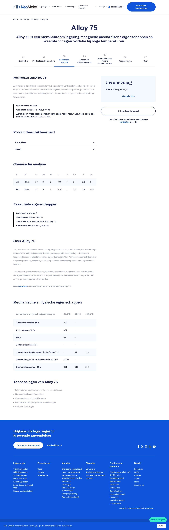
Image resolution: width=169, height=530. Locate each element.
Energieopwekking (69, 494)
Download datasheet (129, 111)
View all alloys (128, 96)
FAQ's (136, 472)
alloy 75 (44, 19)
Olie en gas (66, 485)
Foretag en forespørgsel (141, 6)
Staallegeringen (20, 475)
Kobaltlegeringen (20, 482)
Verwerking (90, 469)
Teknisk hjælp (53, 445)
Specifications (116, 491)
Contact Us (139, 485)
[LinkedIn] (150, 447)
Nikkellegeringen (20, 472)
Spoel (39, 469)
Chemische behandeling (72, 469)
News (136, 482)
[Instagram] (146, 447)
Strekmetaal (42, 475)
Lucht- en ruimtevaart (71, 472)
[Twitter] (142, 447)
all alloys (35, 19)
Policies (137, 475)
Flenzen (40, 472)
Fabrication (115, 488)
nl (21, 19)
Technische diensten (94, 472)
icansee (150, 508)
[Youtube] (154, 447)
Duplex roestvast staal (23, 491)
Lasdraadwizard (117, 478)
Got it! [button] (161, 526)
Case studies (115, 503)
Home (15, 19)
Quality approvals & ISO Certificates (120, 473)
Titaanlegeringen (20, 469)
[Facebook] (138, 447)
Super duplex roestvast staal (23, 486)
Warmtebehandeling (70, 497)
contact (23, 286)
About (136, 479)
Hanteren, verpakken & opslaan (95, 476)
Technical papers (117, 500)
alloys (26, 19)
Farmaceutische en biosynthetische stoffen (72, 476)
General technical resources (117, 495)
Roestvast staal (20, 479)
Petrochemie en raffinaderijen (68, 489)
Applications (115, 481)
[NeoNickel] (25, 7)
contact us (124, 122)
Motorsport (66, 481)
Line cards (114, 485)
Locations (138, 469)
